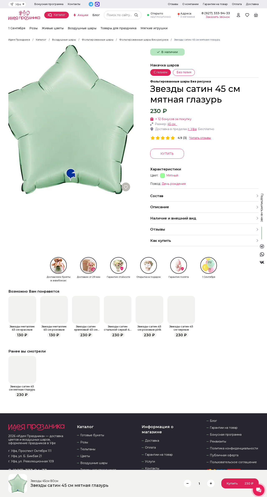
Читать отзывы (200, 138)
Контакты (74, 4)
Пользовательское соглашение (233, 462)
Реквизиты (218, 441)
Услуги (150, 461)
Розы (33, 28)
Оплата (237, 4)
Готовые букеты (92, 435)
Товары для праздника (118, 28)
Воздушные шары (82, 28)
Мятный (172, 175)
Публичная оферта (224, 455)
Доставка (252, 4)
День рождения (174, 184)
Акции (83, 15)
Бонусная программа (48, 4)
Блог (96, 15)
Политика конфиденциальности (234, 448)
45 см (171, 124)
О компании (190, 4)
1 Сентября (16, 28)
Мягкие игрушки (154, 28)
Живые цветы (53, 28)
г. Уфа (192, 129)
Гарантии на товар (215, 4)
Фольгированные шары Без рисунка (180, 81)
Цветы (85, 456)
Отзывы (173, 4)
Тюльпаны (87, 449)
